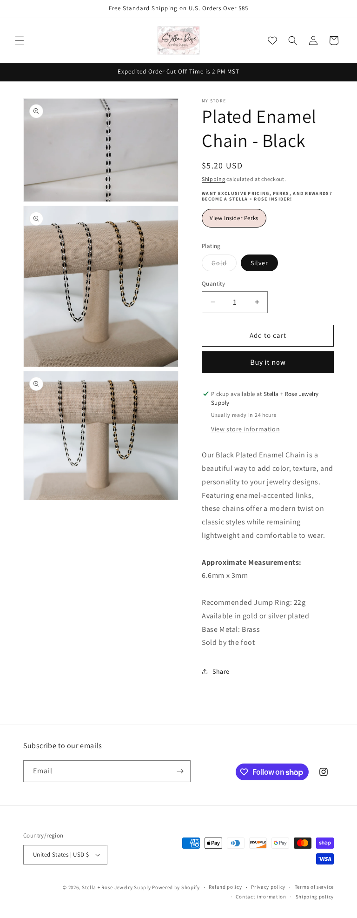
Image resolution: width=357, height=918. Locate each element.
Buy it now (268, 362)
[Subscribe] (180, 771)
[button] (19, 40)
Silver (259, 263)
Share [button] (221, 671)
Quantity (213, 284)
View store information (245, 429)
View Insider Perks (234, 218)
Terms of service (314, 887)
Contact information (261, 896)
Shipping (213, 178)
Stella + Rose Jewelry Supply (116, 887)
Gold (224, 264)
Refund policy (225, 887)
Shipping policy (315, 896)
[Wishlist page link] (272, 40)
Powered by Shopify (176, 887)
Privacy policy (268, 887)
